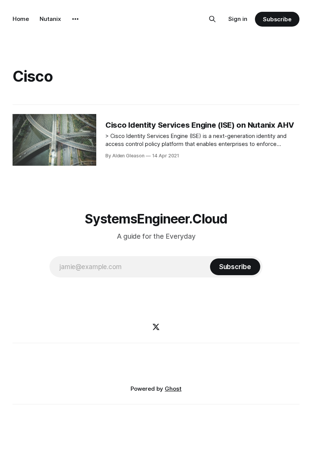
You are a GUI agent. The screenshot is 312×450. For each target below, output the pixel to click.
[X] (156, 327)
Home (21, 18)
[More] (75, 19)
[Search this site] (212, 19)
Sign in (237, 18)
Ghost (173, 388)
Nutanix (50, 18)
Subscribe (277, 19)
